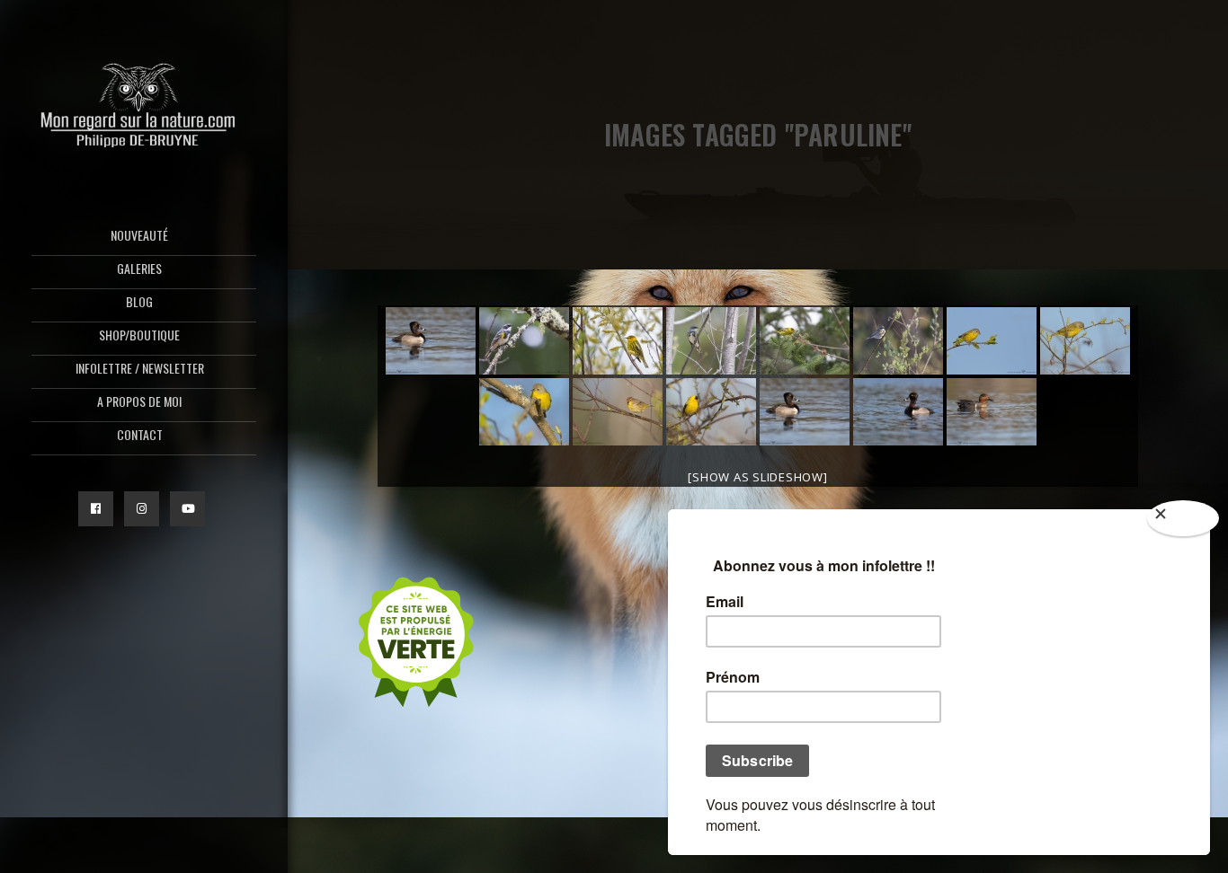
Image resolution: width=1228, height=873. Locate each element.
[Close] (1183, 518)
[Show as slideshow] (757, 477)
